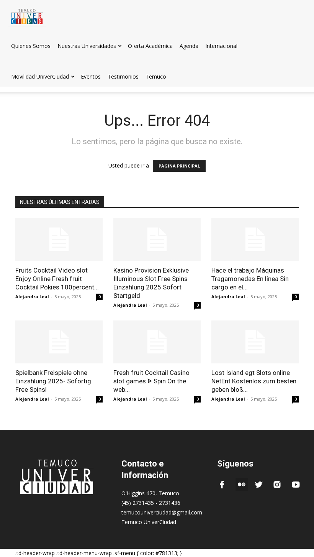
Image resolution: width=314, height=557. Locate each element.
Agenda (189, 45)
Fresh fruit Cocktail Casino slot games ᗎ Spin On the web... (151, 381)
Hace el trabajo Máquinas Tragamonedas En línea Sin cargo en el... (250, 278)
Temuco (156, 76)
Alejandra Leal (32, 296)
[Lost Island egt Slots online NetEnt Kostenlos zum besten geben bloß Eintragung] (255, 342)
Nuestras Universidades (86, 45)
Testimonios (123, 76)
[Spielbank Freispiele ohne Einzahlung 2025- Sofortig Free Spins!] (59, 342)
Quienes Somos (31, 45)
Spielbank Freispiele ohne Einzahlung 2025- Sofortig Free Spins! (53, 381)
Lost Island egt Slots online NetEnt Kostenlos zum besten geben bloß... (253, 381)
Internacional (221, 45)
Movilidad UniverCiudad (40, 76)
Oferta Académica (150, 45)
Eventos (91, 76)
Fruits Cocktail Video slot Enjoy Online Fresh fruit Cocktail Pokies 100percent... (57, 278)
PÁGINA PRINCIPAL (179, 166)
